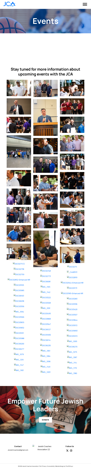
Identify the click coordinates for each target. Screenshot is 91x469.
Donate (45, 420)
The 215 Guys (69, 466)
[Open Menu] (85, 4)
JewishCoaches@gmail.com (18, 450)
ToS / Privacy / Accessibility (46, 466)
